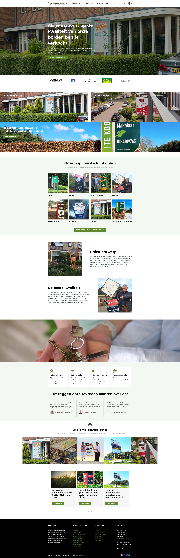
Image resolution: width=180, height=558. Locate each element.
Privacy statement (77, 544)
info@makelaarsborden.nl (123, 538)
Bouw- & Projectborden (101, 534)
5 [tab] (93, 511)
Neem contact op (77, 540)
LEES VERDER (58, 503)
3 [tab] (90, 511)
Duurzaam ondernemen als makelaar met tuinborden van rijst (115, 494)
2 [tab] (88, 511)
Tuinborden (98, 530)
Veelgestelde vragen (78, 538)
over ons (99, 3)
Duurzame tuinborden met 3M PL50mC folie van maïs (62, 494)
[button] (124, 3)
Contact (107, 3)
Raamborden (98, 536)
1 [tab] (87, 511)
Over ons (75, 530)
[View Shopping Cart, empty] (128, 3)
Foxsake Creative (80, 555)
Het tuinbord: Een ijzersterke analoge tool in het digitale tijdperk (88, 494)
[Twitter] (120, 548)
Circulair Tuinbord (99, 532)
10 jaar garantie (77, 532)
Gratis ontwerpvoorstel (79, 534)
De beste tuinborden (78, 536)
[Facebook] (118, 548)
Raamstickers (98, 538)
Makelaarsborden (77, 3)
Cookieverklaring (77, 546)
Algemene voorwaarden (79, 542)
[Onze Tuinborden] (12, 95)
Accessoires (89, 3)
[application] (83, 3)
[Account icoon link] (131, 3)
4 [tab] (91, 511)
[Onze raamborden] (104, 95)
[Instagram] (122, 548)
